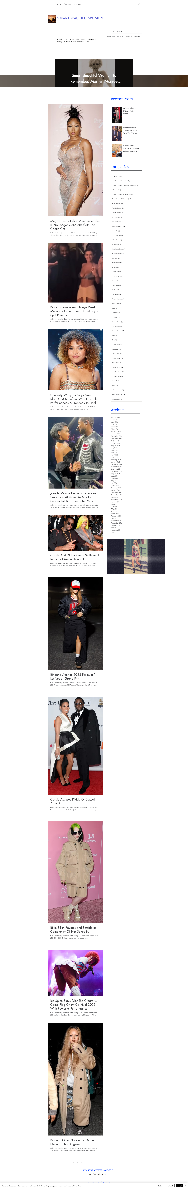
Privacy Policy (77, 1186)
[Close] (185, 1185)
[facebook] (132, 4)
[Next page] (81, 1162)
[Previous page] (69, 1162)
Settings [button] (160, 1186)
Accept (179, 1186)
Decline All (169, 1186)
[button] (139, 4)
